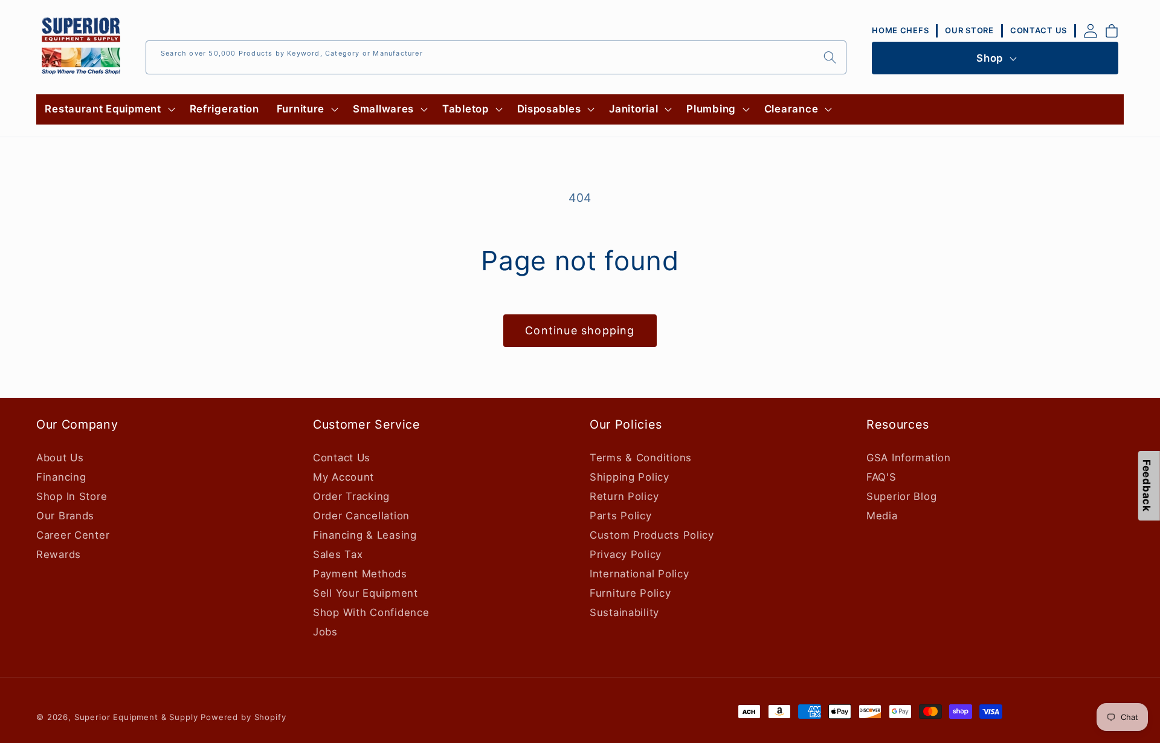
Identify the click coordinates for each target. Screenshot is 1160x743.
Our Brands (65, 516)
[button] (108, 109)
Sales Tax (337, 554)
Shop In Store (71, 496)
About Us (60, 458)
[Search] (830, 57)
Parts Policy (621, 516)
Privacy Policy (626, 554)
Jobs (325, 632)
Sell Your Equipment (365, 593)
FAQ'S (881, 477)
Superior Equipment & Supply (136, 717)
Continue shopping (579, 330)
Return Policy (624, 496)
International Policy (639, 574)
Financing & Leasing (365, 535)
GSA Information (908, 458)
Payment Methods (360, 574)
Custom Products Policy (652, 535)
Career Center (72, 535)
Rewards (58, 554)
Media (882, 516)
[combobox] (496, 57)
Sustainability (624, 612)
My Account (343, 477)
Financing (61, 477)
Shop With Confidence (371, 612)
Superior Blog (901, 496)
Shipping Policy (629, 477)
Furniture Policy (630, 593)
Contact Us (341, 458)
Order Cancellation (361, 516)
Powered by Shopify (243, 717)
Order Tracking (351, 496)
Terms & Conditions (641, 458)
